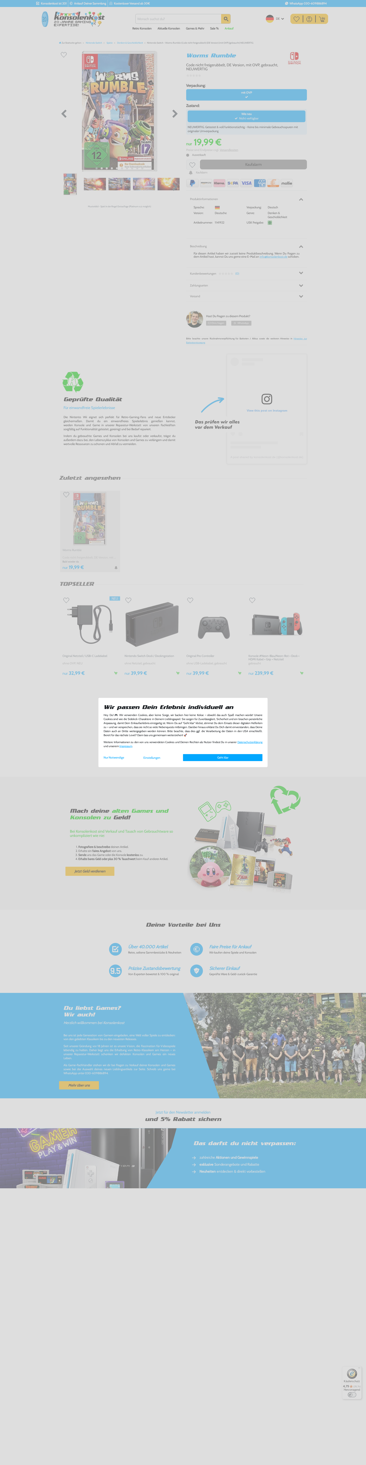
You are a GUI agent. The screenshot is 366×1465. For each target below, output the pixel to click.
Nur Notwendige (114, 757)
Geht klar (222, 757)
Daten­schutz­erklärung (249, 742)
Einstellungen (151, 758)
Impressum (125, 746)
